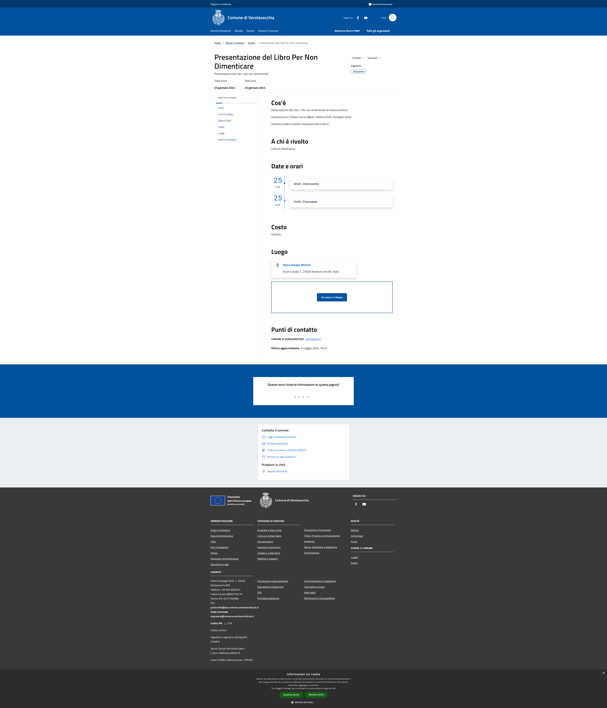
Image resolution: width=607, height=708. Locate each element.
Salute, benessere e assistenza (320, 547)
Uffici (213, 541)
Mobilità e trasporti (267, 559)
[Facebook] (356, 17)
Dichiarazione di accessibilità (319, 598)
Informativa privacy (314, 587)
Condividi (356, 58)
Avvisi (354, 541)
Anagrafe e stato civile (269, 530)
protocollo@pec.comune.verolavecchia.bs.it (235, 607)
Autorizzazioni (311, 553)
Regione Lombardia (221, 4)
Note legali (310, 592)
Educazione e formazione (317, 530)
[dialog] (303, 689)
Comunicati (357, 536)
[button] (303, 702)
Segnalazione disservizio (270, 587)
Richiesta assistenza (268, 598)
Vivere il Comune (234, 43)
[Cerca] (392, 17)
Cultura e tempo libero (269, 536)
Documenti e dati (220, 564)
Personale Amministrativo (225, 559)
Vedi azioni (373, 58)
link (333, 688)
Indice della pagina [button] (227, 97)
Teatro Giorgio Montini (297, 265)
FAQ (259, 592)
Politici (214, 553)
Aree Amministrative (222, 536)
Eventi (251, 43)
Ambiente (309, 541)
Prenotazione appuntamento (272, 581)
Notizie (355, 530)
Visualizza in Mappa (332, 297)
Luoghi (354, 557)
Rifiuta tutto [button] (316, 694)
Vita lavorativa (265, 541)
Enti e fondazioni (220, 547)
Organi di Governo (220, 530)
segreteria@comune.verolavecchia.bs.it (232, 616)
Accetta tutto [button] (291, 695)
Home (217, 43)
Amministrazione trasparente (320, 581)
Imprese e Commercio (268, 547)
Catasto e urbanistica (268, 553)
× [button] (603, 673)
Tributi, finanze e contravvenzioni (322, 536)
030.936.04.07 (313, 339)
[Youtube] (364, 17)
